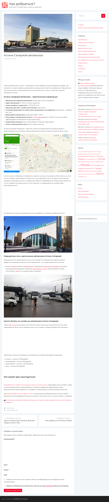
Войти (80, 188)
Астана (8, 410)
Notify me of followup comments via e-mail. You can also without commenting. (37, 486)
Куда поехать (82, 63)
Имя (6, 465)
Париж (83, 161)
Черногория (94, 171)
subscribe (49, 486)
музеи (94, 174)
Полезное (81, 69)
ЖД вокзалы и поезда (86, 54)
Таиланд (87, 168)
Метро (80, 66)
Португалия (93, 161)
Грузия (87, 156)
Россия (85, 165)
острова (80, 176)
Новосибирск (38, 269)
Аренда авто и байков (86, 42)
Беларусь (99, 151)
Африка (89, 151)
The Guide (13, 58)
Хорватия (87, 171)
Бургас (90, 154)
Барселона (94, 151)
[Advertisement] (38, 72)
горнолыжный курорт (83, 174)
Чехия (100, 171)
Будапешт (86, 154)
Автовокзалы (10, 408)
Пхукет (101, 161)
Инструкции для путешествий (89, 57)
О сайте (81, 25)
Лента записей (83, 191)
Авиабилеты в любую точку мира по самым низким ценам (26, 385)
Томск (17, 271)
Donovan (24, 499)
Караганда (47, 266)
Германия (81, 156)
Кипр (89, 159)
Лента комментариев (85, 194)
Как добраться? (22, 4)
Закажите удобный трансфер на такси (19, 393)
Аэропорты (82, 45)
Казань (85, 159)
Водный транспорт (85, 48)
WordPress (16, 499)
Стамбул (81, 168)
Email (6, 470)
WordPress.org (83, 197)
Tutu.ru (14, 325)
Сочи (102, 165)
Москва (101, 159)
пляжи (85, 176)
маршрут (90, 174)
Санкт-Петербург (95, 165)
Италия (81, 159)
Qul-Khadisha (37, 117)
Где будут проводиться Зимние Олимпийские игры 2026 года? (91, 122)
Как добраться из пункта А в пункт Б (91, 60)
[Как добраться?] (5, 5)
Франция (81, 171)
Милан (96, 159)
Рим (79, 165)
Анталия (85, 151)
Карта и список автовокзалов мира (90, 28)
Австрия (80, 151)
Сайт (5, 475)
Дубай (91, 156)
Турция (98, 168)
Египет (95, 156)
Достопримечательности (87, 51)
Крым (92, 159)
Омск (45, 269)
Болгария (80, 154)
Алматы (14, 266)
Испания (100, 156)
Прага (98, 161)
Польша (87, 161)
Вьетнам (98, 154)
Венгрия (94, 154)
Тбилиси (93, 168)
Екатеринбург (29, 266)
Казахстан (14, 410)
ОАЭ (79, 161)
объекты (100, 174)
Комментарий (9, 439)
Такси (80, 71)
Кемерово (55, 266)
